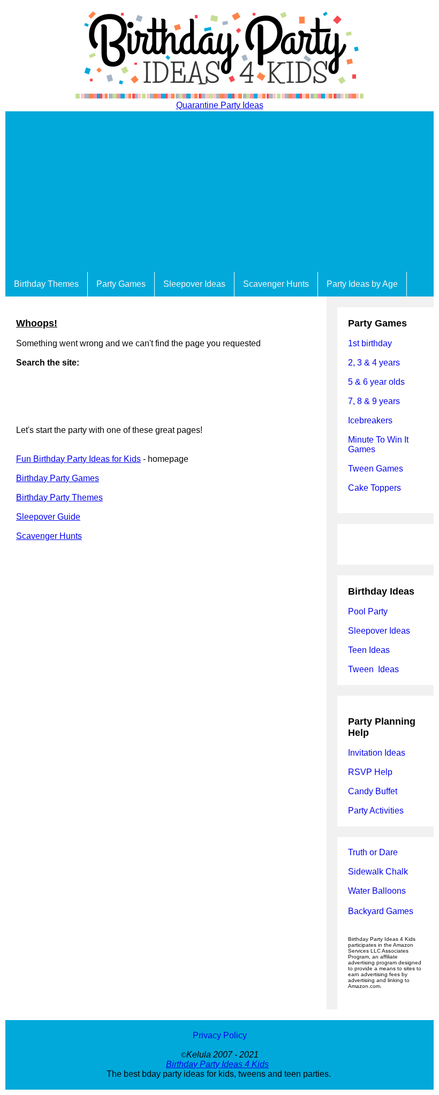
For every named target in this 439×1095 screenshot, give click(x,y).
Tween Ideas (373, 669)
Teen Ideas (370, 650)
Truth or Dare (373, 852)
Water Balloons (377, 890)
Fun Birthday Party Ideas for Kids (78, 458)
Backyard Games (380, 911)
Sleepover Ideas (194, 283)
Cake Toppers (374, 487)
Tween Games (375, 468)
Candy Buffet (372, 791)
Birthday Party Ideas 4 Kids (217, 1064)
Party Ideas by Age (362, 283)
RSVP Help (370, 772)
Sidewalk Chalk (378, 871)
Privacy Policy (220, 1035)
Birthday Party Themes (59, 497)
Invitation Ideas (376, 752)
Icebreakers (370, 420)
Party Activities (376, 810)
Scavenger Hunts (276, 283)
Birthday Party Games (57, 478)
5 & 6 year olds (376, 381)
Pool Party (368, 611)
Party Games (121, 283)
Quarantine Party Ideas (219, 105)
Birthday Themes (46, 283)
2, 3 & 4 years (374, 362)
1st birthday (370, 343)
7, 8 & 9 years (374, 401)
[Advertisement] (219, 192)
